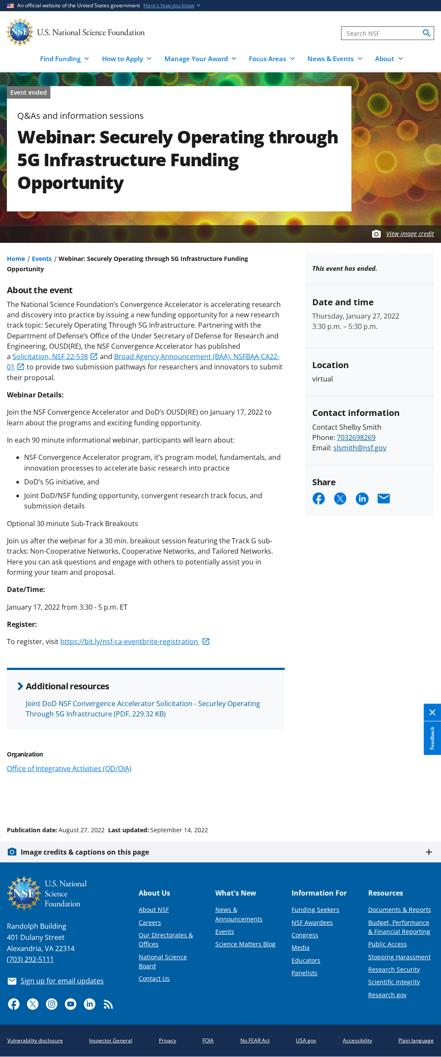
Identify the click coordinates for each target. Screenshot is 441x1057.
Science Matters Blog (245, 944)
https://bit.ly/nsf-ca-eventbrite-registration (130, 641)
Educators (306, 960)
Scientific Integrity (394, 982)
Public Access (387, 944)
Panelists (304, 973)
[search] (427, 33)
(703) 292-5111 (30, 959)
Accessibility (357, 1040)
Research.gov (387, 995)
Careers (150, 922)
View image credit (410, 233)
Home (16, 258)
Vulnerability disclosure (35, 1040)
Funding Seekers (315, 909)
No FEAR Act (255, 1040)
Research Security (394, 969)
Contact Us (154, 978)
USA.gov (306, 1040)
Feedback (432, 738)
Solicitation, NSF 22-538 (50, 356)
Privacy (167, 1040)
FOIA (208, 1040)
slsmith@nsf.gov (359, 448)
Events (42, 258)
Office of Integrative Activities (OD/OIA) (69, 768)
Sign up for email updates (62, 981)
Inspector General (110, 1040)
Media (301, 947)
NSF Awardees (312, 922)
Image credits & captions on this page (85, 852)
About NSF (154, 909)
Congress (305, 935)
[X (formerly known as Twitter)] (33, 1004)
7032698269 (356, 437)
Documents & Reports (399, 909)
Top (422, 797)
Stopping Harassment (399, 957)
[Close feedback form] (432, 712)
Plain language (416, 1040)
